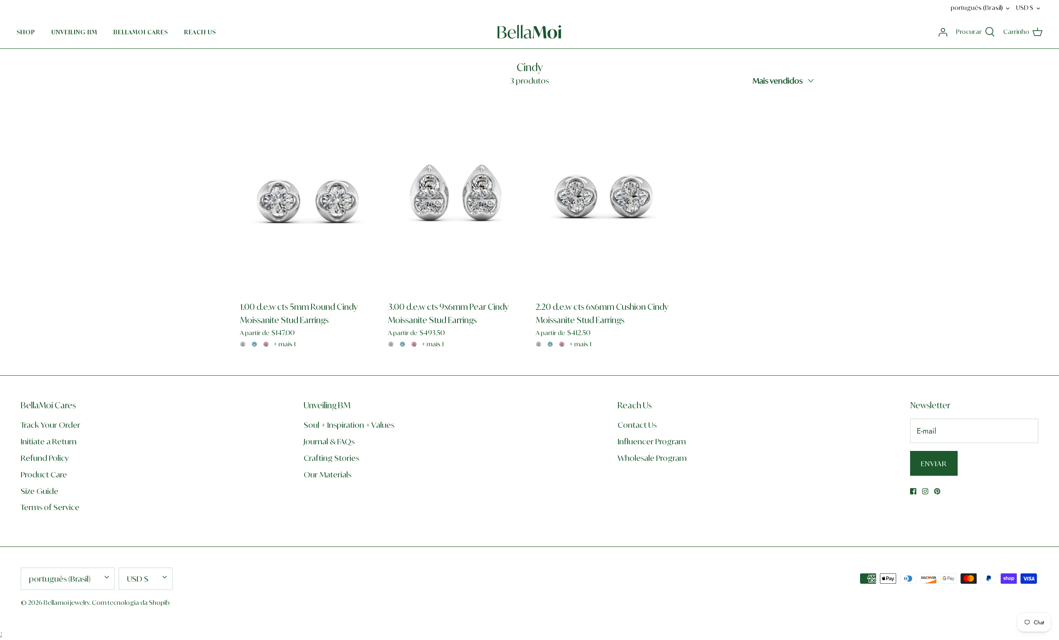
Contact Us (637, 425)
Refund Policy (45, 458)
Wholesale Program (652, 458)
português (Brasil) (977, 8)
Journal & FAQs (329, 441)
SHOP (26, 32)
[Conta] (943, 31)
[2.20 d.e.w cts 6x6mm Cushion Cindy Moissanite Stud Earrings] (603, 195)
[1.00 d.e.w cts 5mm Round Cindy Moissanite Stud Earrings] (308, 195)
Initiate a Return (49, 441)
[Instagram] (925, 491)
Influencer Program (652, 441)
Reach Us (200, 32)
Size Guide (39, 491)
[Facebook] (913, 491)
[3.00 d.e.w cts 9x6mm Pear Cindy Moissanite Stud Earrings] (456, 195)
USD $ (1024, 8)
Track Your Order (50, 425)
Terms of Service (50, 507)
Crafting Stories (331, 458)
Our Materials (327, 474)
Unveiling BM (74, 32)
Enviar (934, 463)
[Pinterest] (937, 491)
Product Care (44, 474)
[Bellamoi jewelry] (529, 32)
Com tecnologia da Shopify (131, 602)
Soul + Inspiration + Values (349, 425)
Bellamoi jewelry (66, 602)
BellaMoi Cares (140, 32)
